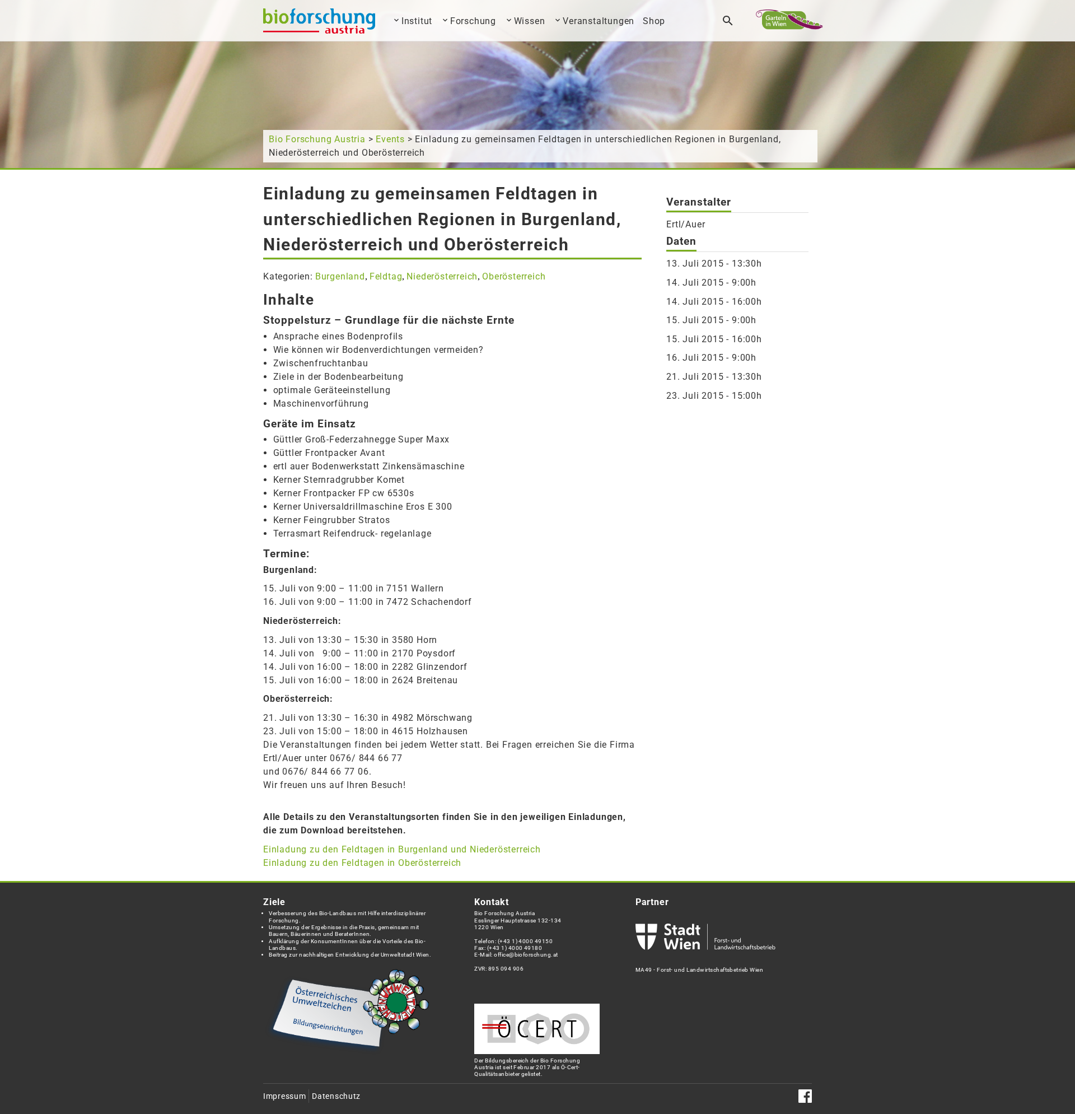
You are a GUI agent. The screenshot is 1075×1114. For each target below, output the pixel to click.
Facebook (805, 1096)
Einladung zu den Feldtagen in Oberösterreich (362, 862)
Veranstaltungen (598, 21)
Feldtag (386, 276)
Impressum (284, 1096)
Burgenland (340, 276)
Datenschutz (336, 1096)
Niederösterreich (442, 276)
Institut (416, 21)
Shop (654, 21)
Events (390, 139)
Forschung (473, 21)
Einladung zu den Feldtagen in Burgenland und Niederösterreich (402, 849)
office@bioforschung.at (526, 955)
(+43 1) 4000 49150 (525, 941)
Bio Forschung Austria (317, 139)
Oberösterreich (513, 276)
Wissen (529, 21)
